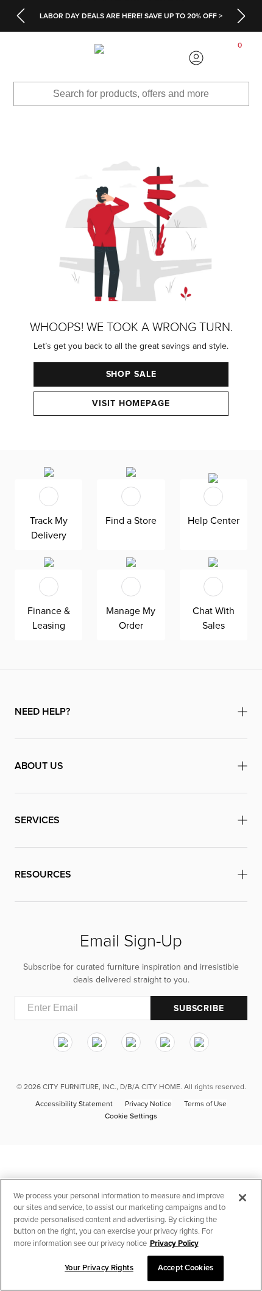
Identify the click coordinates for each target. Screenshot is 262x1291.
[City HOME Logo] (130, 58)
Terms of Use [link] (205, 1104)
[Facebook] (97, 1042)
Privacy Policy (174, 1243)
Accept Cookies (185, 1268)
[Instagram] (63, 1042)
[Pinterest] (165, 1042)
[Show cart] (240, 58)
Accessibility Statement (74, 1104)
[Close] (242, 1197)
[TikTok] (199, 1042)
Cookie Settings (131, 1116)
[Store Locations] (65, 58)
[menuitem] (22, 58)
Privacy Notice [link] (148, 1104)
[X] (131, 1042)
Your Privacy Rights (99, 1268)
